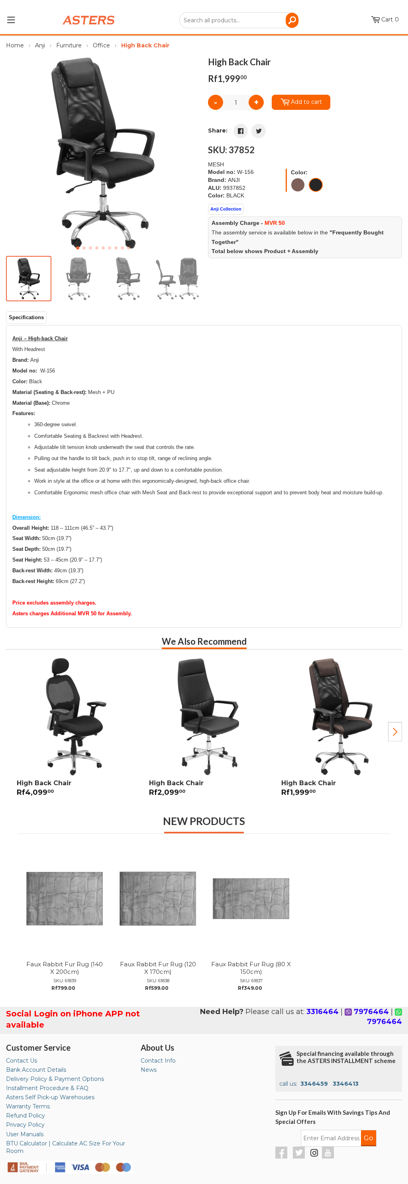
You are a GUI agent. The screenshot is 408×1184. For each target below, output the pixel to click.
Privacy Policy (25, 1124)
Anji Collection (225, 209)
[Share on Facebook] (240, 131)
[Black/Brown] (298, 185)
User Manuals (24, 1134)
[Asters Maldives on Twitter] (300, 1156)
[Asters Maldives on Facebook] (282, 1156)
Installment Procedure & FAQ (47, 1088)
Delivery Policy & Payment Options (55, 1079)
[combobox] (239, 20)
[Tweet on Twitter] (258, 131)
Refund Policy (25, 1115)
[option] (72, 731)
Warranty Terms (28, 1106)
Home (15, 45)
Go (368, 1138)
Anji (40, 45)
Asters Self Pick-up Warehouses (50, 1097)
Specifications (26, 317)
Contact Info (158, 1060)
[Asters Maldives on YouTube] (329, 1156)
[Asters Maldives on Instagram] (314, 1154)
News (149, 1069)
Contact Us (21, 1060)
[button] (190, 153)
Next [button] (395, 732)
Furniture (69, 45)
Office (101, 45)
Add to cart (306, 101)
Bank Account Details (36, 1069)
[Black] (316, 185)
